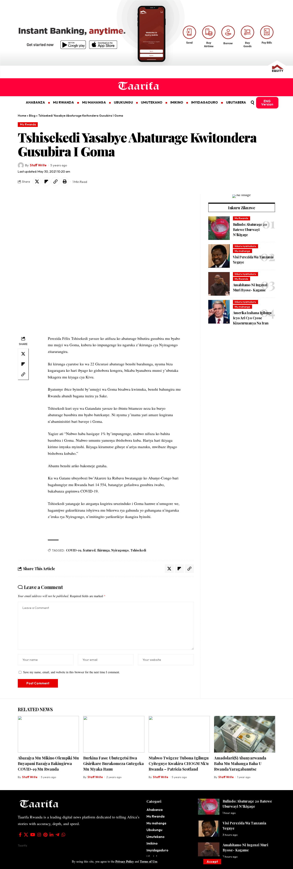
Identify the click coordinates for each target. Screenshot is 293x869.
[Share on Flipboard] (46, 181)
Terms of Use (148, 861)
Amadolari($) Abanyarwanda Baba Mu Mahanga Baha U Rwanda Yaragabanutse (240, 763)
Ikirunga (103, 550)
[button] (212, 861)
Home (22, 115)
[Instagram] (39, 834)
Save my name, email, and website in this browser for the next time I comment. (71, 672)
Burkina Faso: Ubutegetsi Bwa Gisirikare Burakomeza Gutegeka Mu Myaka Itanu (113, 763)
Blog (32, 115)
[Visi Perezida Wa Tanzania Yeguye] (219, 256)
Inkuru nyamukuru (245, 246)
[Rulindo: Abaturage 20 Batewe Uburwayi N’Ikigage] (219, 228)
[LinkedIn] (51, 834)
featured (89, 550)
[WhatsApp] (63, 834)
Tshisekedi (138, 550)
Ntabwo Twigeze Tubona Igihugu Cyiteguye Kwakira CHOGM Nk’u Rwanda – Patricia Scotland (179, 763)
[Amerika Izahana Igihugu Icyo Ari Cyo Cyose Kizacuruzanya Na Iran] (219, 312)
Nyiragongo (120, 550)
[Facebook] (20, 834)
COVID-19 (73, 550)
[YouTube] (32, 834)
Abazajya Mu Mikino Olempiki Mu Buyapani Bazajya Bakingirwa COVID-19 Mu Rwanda (48, 763)
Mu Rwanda (28, 124)
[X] (26, 834)
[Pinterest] (45, 834)
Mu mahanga (242, 251)
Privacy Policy (124, 861)
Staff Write (38, 165)
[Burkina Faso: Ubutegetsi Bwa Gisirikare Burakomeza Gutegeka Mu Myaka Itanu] (113, 734)
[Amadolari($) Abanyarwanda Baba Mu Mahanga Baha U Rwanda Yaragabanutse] (244, 734)
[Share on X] (37, 181)
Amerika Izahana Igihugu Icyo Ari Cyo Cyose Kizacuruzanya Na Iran (252, 318)
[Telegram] (57, 834)
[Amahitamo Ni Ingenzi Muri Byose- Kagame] (219, 284)
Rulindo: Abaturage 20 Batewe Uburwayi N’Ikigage (250, 229)
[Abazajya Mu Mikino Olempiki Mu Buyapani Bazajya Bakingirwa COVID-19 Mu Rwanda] (48, 734)
